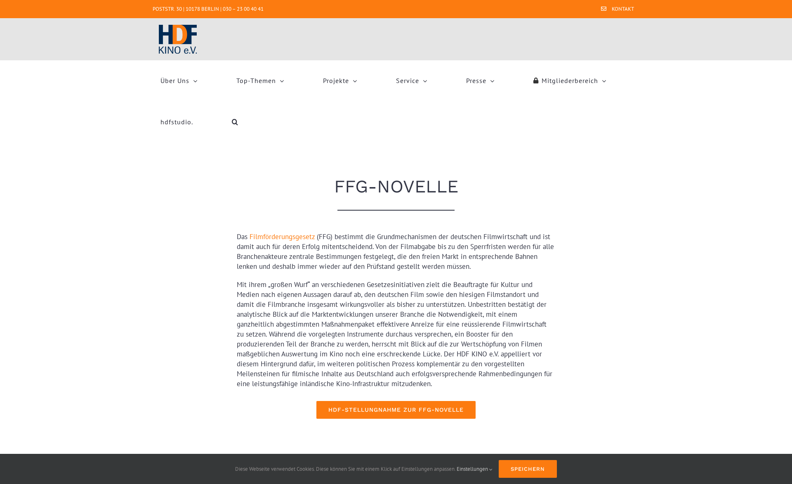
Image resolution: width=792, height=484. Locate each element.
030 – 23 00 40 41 (243, 8)
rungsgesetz (297, 236)
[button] (235, 121)
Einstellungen (473, 468)
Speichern (528, 469)
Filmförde (264, 236)
